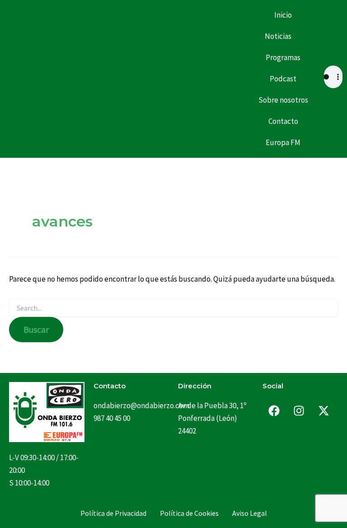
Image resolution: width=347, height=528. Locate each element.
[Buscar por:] (173, 308)
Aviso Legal (249, 513)
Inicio (283, 15)
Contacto (283, 121)
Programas (283, 57)
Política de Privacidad (113, 513)
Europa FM (283, 142)
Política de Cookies (189, 513)
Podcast (283, 79)
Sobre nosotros (283, 100)
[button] (283, 36)
